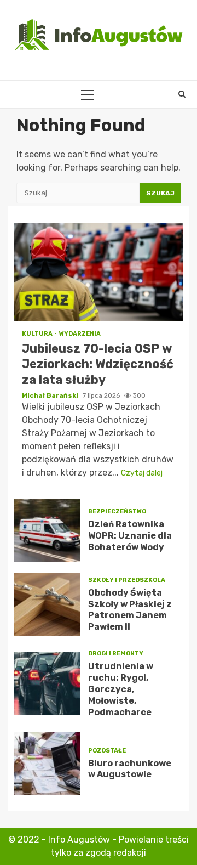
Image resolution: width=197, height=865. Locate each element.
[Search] (182, 94)
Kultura (38, 334)
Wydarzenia (80, 334)
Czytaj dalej (142, 473)
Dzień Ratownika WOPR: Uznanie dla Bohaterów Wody (47, 530)
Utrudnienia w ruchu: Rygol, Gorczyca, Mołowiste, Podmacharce (47, 683)
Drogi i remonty (115, 654)
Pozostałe (107, 751)
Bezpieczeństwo (117, 511)
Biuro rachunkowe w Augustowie (47, 763)
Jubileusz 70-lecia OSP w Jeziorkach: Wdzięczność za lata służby (98, 272)
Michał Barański (51, 395)
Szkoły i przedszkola (126, 580)
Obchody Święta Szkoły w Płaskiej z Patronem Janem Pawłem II (47, 604)
